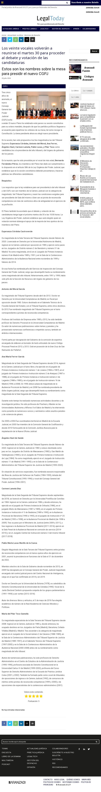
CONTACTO (47, 780)
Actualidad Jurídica (15, 35)
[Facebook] (4, 39)
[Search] (67, 3)
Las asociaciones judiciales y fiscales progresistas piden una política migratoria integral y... (87, 151)
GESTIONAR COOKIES (70, 782)
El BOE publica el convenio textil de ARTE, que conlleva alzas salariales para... (87, 202)
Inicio (4, 35)
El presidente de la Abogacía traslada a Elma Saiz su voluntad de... (88, 190)
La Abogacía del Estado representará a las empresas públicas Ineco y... (88, 129)
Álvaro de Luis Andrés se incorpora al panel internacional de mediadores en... (88, 179)
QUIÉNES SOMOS (73, 780)
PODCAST (6, 764)
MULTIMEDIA (7, 760)
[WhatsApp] (15, 39)
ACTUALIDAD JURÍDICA (37, 748)
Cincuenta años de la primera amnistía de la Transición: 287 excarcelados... (88, 214)
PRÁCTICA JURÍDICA (35, 752)
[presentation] (75, 90)
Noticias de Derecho (32, 35)
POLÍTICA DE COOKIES (52, 782)
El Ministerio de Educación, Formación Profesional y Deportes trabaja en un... (87, 166)
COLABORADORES (60, 748)
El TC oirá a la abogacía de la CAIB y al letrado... (87, 139)
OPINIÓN (31, 767)
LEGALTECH (32, 756)
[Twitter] (9, 39)
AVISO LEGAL (59, 780)
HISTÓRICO (57, 759)
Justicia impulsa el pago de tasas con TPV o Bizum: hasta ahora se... (87, 107)
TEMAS (5, 748)
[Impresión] (32, 39)
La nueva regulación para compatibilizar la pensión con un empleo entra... (88, 118)
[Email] (26, 39)
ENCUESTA (6, 752)
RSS (53, 763)
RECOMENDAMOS (60, 767)
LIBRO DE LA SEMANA (11, 756)
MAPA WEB (86, 780)
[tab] (75, 90)
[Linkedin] (21, 39)
